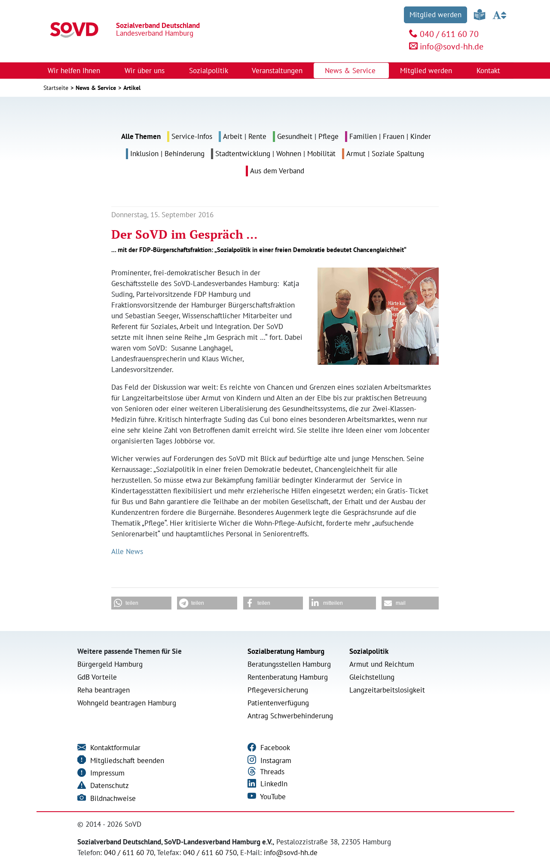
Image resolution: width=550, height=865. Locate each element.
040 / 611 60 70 (449, 34)
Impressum (106, 773)
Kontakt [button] (489, 70)
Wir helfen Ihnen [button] (75, 70)
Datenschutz (108, 785)
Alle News (127, 551)
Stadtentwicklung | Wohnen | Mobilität (275, 153)
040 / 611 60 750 (210, 852)
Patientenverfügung (278, 703)
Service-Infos (191, 136)
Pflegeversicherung (278, 690)
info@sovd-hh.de (451, 46)
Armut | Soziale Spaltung (385, 153)
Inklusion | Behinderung (167, 153)
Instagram (274, 760)
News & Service (96, 88)
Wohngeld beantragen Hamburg (126, 703)
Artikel (132, 88)
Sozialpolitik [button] (209, 70)
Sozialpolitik (368, 651)
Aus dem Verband (277, 170)
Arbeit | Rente (244, 136)
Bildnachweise (112, 798)
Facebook (274, 747)
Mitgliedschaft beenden (126, 760)
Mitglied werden (435, 14)
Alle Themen (141, 136)
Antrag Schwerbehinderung (290, 715)
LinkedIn (272, 783)
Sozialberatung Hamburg (286, 651)
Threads (271, 771)
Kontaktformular (114, 747)
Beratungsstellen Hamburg (289, 664)
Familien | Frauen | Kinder (390, 136)
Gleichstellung (371, 677)
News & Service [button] (351, 70)
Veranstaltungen (277, 70)
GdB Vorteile (97, 677)
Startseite (55, 88)
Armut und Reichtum (381, 664)
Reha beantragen (103, 690)
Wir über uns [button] (146, 70)
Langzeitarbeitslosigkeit (387, 690)
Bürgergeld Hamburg (110, 664)
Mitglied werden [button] (427, 70)
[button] (141, 603)
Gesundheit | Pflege (308, 136)
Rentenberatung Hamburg (288, 677)
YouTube (272, 796)
